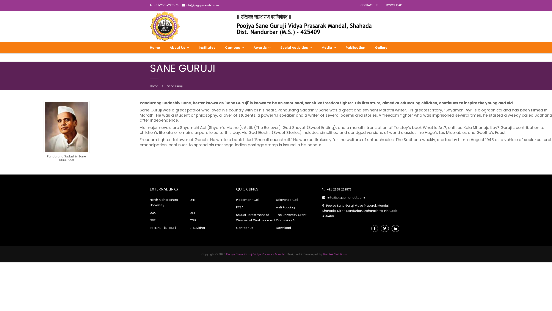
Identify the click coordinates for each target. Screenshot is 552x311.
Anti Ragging (285, 207)
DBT (153, 220)
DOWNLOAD (394, 5)
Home (155, 47)
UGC (153, 213)
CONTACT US (369, 5)
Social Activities (294, 47)
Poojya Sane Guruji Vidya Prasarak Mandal (255, 254)
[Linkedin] (395, 228)
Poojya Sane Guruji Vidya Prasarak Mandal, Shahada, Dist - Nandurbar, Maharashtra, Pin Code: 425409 (360, 210)
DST (193, 213)
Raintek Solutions (335, 254)
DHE (192, 200)
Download (283, 228)
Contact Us (244, 228)
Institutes (207, 47)
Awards (260, 47)
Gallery (381, 47)
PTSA (239, 207)
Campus (232, 47)
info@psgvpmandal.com (346, 197)
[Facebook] (374, 228)
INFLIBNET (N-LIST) (163, 228)
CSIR (193, 220)
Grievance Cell (287, 200)
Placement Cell (247, 200)
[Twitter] (385, 228)
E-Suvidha (197, 228)
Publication (355, 47)
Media (326, 47)
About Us (177, 47)
